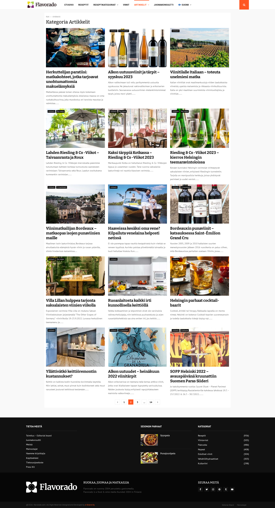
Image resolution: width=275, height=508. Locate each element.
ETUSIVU (69, 5)
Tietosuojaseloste (34, 462)
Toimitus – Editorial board (39, 435)
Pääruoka (202, 444)
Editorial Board (228, 505)
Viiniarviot (203, 440)
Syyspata (165, 435)
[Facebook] (200, 489)
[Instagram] (213, 489)
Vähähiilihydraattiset (208, 458)
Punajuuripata (167, 453)
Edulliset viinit (205, 454)
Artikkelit (51, 31)
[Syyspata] (149, 440)
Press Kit (30, 467)
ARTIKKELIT (140, 5)
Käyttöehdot (32, 458)
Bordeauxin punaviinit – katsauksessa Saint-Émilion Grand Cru (195, 233)
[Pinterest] (219, 489)
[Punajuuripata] (149, 458)
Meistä (29, 444)
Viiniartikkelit (123, 31)
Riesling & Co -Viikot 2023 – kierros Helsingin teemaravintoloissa (194, 157)
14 (151, 402)
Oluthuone (184, 330)
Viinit (126, 5)
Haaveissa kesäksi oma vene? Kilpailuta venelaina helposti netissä (134, 233)
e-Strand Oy (90, 505)
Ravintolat (60, 111)
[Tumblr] (225, 489)
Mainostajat (32, 449)
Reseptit (83, 5)
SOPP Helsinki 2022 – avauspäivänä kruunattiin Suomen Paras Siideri (193, 376)
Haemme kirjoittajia (35, 453)
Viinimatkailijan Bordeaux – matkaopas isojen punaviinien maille (73, 233)
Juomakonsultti (163, 5)
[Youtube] (232, 489)
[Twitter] (206, 489)
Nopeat (201, 449)
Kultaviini (203, 463)
